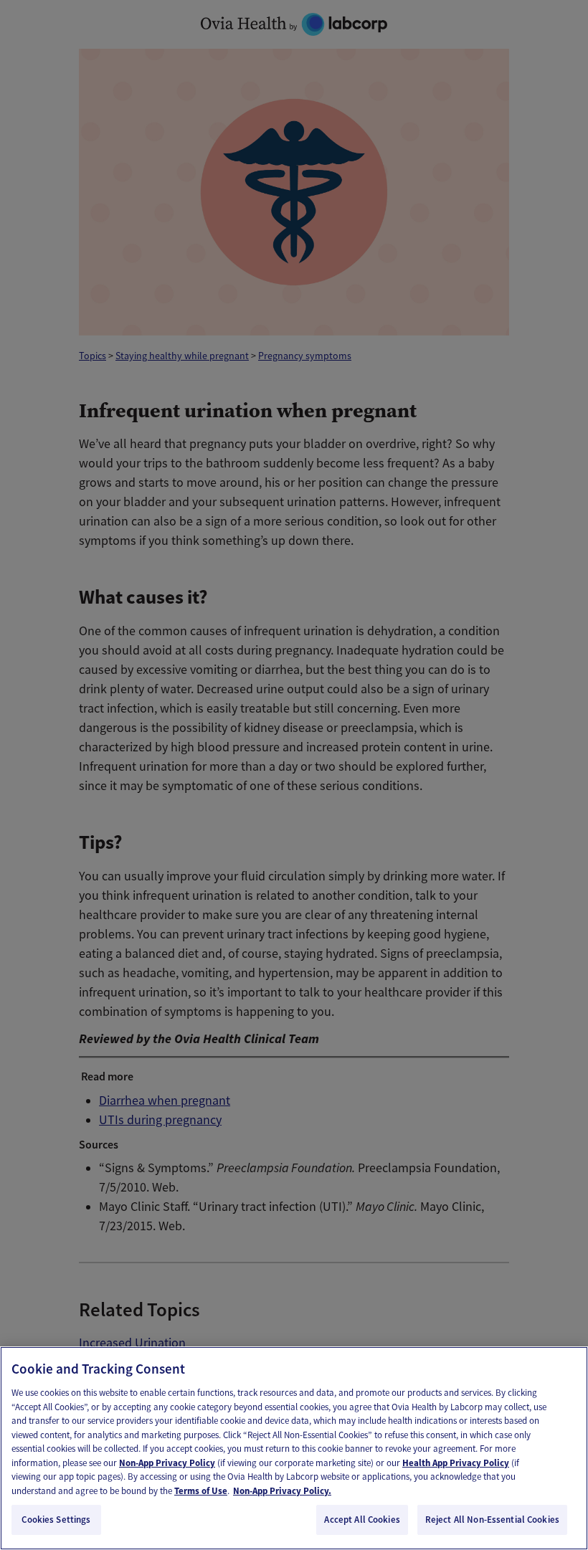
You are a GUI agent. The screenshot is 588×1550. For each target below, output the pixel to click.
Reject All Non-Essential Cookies (492, 1519)
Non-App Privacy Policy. (282, 1491)
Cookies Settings (56, 1519)
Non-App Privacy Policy (167, 1463)
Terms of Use (200, 1491)
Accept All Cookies (361, 1519)
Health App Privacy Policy (455, 1463)
